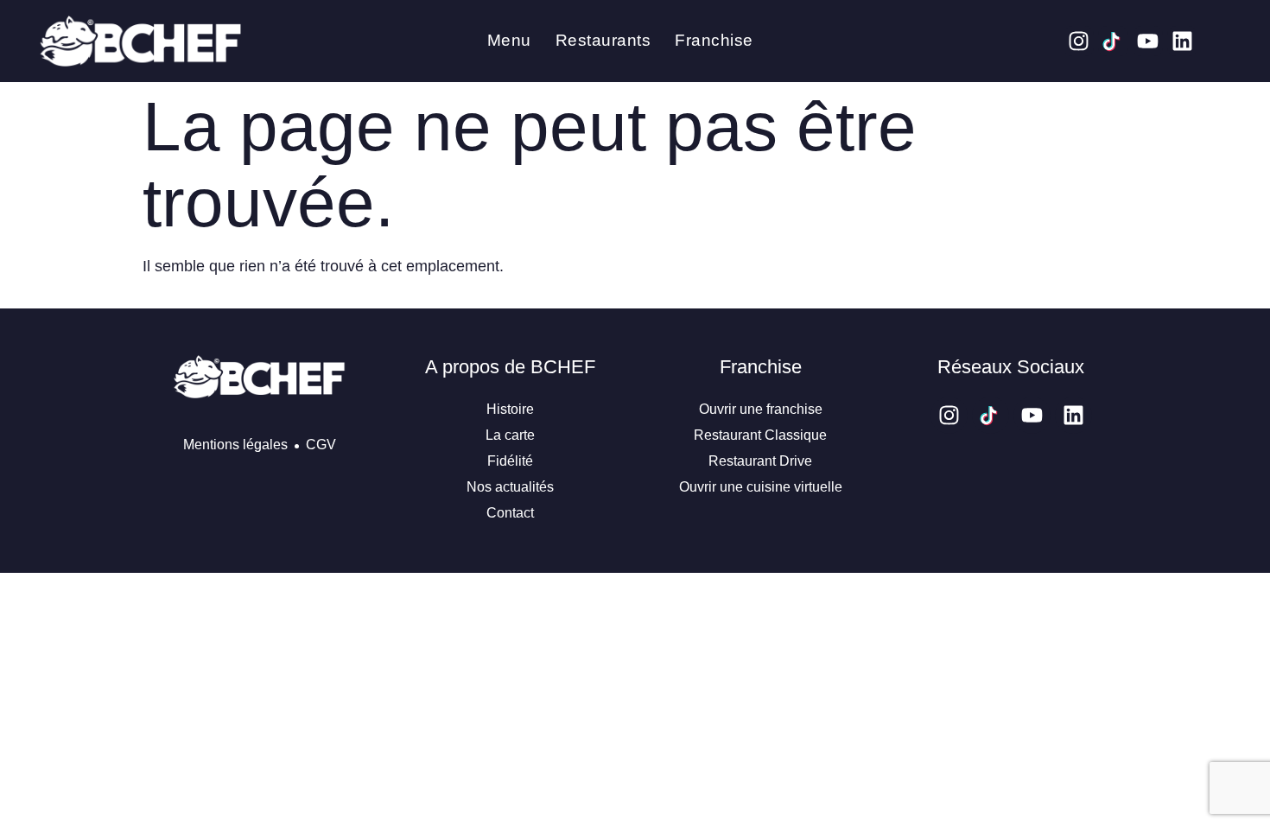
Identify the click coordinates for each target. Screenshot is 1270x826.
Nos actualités (510, 487)
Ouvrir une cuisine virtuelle (760, 487)
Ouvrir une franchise (760, 409)
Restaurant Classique (760, 435)
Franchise (714, 40)
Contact (510, 512)
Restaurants (603, 40)
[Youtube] (1148, 41)
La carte (510, 435)
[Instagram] (1079, 41)
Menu (509, 40)
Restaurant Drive (760, 461)
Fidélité (510, 461)
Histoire (510, 409)
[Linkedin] (1182, 41)
